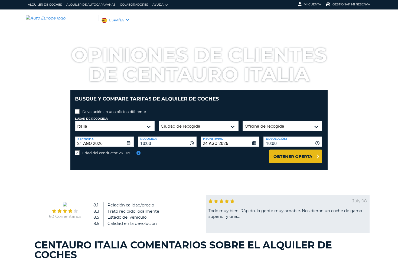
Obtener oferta (292, 156)
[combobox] (167, 141)
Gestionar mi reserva (351, 4)
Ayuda (158, 5)
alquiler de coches (45, 5)
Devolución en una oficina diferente (114, 111)
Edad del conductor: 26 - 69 (106, 153)
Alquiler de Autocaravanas (91, 5)
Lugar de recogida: (91, 119)
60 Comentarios (65, 216)
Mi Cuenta (312, 4)
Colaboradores (134, 5)
